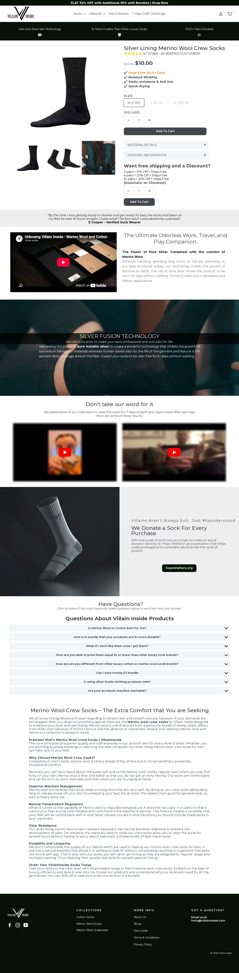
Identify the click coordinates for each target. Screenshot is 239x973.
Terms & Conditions (146, 937)
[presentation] (8, 157)
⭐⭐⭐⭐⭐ (133, 53)
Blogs (137, 923)
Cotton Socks (85, 917)
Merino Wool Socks (88, 923)
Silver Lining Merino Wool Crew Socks (174, 48)
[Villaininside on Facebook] (9, 925)
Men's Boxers (118, 13)
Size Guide (141, 930)
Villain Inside (183, 722)
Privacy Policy (143, 944)
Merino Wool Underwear (92, 930)
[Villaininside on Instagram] (17, 925)
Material (95, 13)
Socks (78, 13)
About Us (140, 917)
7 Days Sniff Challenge (149, 13)
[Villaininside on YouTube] (26, 925)
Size (128, 96)
